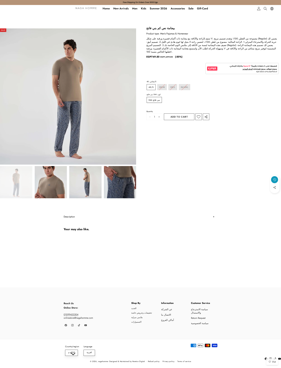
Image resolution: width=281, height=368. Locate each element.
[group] (16, 182)
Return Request (198, 318)
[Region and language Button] (272, 8)
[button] (265, 8)
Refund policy (154, 361)
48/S (151, 87)
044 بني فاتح (154, 99)
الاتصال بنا (166, 314)
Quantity (149, 111)
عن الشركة (166, 309)
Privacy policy (168, 361)
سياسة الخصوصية (199, 323)
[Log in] (258, 8)
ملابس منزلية (137, 317)
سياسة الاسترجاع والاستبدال (199, 311)
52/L (173, 88)
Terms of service (184, 361)
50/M (163, 88)
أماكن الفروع (167, 320)
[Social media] (274, 187)
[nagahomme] (86, 8)
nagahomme (103, 361)
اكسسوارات (136, 321)
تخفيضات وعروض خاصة (141, 312)
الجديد (133, 308)
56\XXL (185, 88)
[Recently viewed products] (274, 179)
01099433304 (71, 314)
